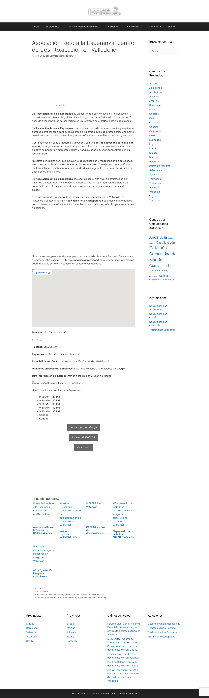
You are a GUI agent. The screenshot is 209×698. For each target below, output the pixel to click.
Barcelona (155, 105)
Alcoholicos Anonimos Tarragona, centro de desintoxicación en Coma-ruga (71, 597)
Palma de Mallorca (159, 165)
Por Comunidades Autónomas (83, 26)
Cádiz (152, 118)
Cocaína (154, 126)
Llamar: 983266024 (83, 437)
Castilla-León (41, 591)
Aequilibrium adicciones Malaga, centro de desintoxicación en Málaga (68, 594)
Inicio (36, 26)
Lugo (152, 144)
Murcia (153, 157)
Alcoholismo (156, 92)
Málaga (153, 152)
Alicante (154, 96)
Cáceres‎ (154, 113)
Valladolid (39, 588)
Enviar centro (154, 26)
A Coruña (31, 636)
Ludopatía (155, 139)
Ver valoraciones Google (83, 427)
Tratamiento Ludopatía (162, 329)
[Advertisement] (83, 82)
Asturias (154, 100)
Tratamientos (156, 183)
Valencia (154, 187)
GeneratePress (129, 693)
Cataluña (158, 247)
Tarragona (155, 178)
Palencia (154, 161)
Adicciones (155, 87)
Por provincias (52, 26)
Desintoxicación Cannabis (162, 632)
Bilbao (152, 109)
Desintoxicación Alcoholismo (164, 623)
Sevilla (153, 174)
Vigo (151, 196)
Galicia (163, 275)
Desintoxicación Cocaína (162, 628)
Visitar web (83, 447)
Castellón (154, 122)
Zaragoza (154, 200)
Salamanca (155, 170)
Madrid (153, 148)
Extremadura (153, 276)
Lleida (152, 135)
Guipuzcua (155, 131)
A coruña (154, 83)
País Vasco (169, 279)
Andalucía (158, 237)
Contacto (171, 26)
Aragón (170, 238)
